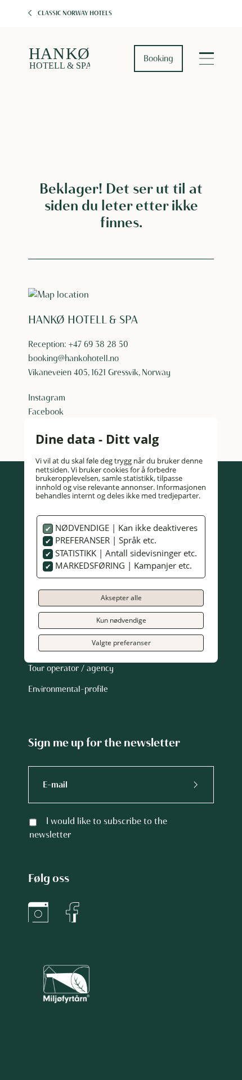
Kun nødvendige (121, 620)
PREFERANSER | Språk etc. (104, 540)
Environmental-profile (68, 689)
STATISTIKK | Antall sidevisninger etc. (125, 553)
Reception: (48, 344)
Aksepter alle (121, 597)
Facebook (46, 412)
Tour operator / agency (71, 668)
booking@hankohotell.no (73, 358)
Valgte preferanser (121, 642)
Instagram (46, 398)
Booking (158, 58)
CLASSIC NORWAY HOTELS (75, 13)
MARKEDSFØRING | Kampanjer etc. (122, 565)
